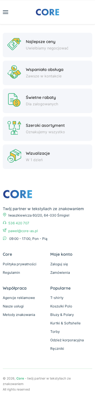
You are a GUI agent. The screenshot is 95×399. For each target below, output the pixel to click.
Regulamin (11, 272)
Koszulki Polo (61, 306)
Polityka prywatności (19, 264)
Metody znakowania (19, 314)
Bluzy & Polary (62, 314)
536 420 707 (18, 223)
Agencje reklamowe (19, 298)
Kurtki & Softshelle (65, 323)
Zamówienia (60, 272)
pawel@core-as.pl (23, 231)
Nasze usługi (13, 306)
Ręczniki (57, 348)
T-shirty (56, 298)
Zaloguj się (59, 264)
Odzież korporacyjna (67, 340)
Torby (55, 331)
